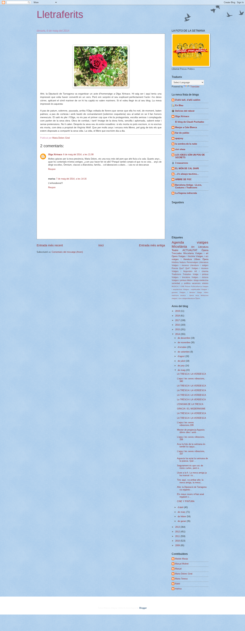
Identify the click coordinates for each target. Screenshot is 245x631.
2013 (177, 527)
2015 (177, 329)
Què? (187, 268)
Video (206, 292)
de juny (181, 365)
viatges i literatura (182, 259)
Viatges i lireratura (181, 277)
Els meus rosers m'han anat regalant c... (190, 495)
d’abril (181, 507)
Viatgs (199, 292)
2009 (177, 545)
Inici (101, 245)
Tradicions (176, 274)
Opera (175, 256)
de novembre (184, 342)
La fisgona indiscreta (186, 193)
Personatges (192, 262)
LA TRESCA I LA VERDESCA (191, 374)
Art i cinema (201, 271)
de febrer (182, 516)
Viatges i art (201, 253)
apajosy (179, 138)
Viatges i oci (202, 256)
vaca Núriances (201, 295)
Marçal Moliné (181, 563)
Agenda (178, 242)
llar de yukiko (182, 133)
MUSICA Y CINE (178, 286)
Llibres (197, 259)
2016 (177, 325)
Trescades (177, 253)
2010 (177, 541)
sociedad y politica (181, 283)
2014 (177, 334)
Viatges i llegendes (182, 271)
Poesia (175, 268)
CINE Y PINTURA (185, 501)
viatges (202, 242)
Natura (183, 262)
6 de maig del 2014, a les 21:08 (78, 154)
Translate (194, 86)
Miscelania (188, 253)
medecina (203, 280)
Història (175, 262)
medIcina (175, 295)
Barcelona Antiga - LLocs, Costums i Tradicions (188, 186)
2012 (177, 531)
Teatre (175, 250)
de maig (182, 370)
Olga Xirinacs (55, 154)
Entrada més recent (50, 245)
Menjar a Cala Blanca (186, 127)
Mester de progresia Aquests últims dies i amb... (191, 431)
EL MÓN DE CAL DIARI (187, 168)
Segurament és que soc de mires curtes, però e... (190, 466)
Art (192, 246)
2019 (177, 311)
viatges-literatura (188, 298)
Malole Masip (181, 558)
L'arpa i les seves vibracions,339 (185, 423)
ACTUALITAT (189, 250)
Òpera (205, 250)
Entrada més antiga (152, 245)
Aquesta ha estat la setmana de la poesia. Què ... (192, 459)
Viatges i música (200, 277)
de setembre (184, 352)
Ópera (205, 259)
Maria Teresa (181, 578)
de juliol (182, 361)
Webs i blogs (193, 280)
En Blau (179, 105)
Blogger (142, 608)
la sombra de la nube (186, 144)
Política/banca (196, 286)
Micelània (179, 246)
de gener (182, 521)
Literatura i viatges (199, 265)
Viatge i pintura (200, 274)
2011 (177, 536)
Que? (181, 268)
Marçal (178, 568)
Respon (52, 169)
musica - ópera (187, 295)
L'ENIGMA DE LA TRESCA (190, 404)
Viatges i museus (180, 265)
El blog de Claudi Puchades (189, 122)
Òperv (197, 298)
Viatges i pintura (179, 280)
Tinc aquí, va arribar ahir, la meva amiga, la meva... (190, 481)
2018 (177, 315)
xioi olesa (180, 149)
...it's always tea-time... (187, 174)
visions (205, 283)
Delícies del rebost (184, 111)
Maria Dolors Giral (183, 573)
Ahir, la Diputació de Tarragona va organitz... (191, 488)
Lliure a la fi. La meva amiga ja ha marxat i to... (192, 473)
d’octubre (182, 347)
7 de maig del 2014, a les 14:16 (71, 179)
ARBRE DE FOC (183, 179)
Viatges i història (186, 256)
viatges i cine (177, 298)
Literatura (203, 246)
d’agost (181, 356)
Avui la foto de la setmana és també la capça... (191, 445)
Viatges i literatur (187, 292)
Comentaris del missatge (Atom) (67, 252)
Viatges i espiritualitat (191, 289)
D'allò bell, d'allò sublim (187, 100)
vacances (196, 283)
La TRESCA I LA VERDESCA (191, 399)
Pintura (187, 286)
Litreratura (203, 262)
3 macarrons (181, 163)
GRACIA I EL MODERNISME (191, 408)
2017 (177, 320)
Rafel (177, 583)
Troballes (187, 274)
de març (182, 512)
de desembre (184, 338)
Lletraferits (60, 14)
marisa (178, 588)
